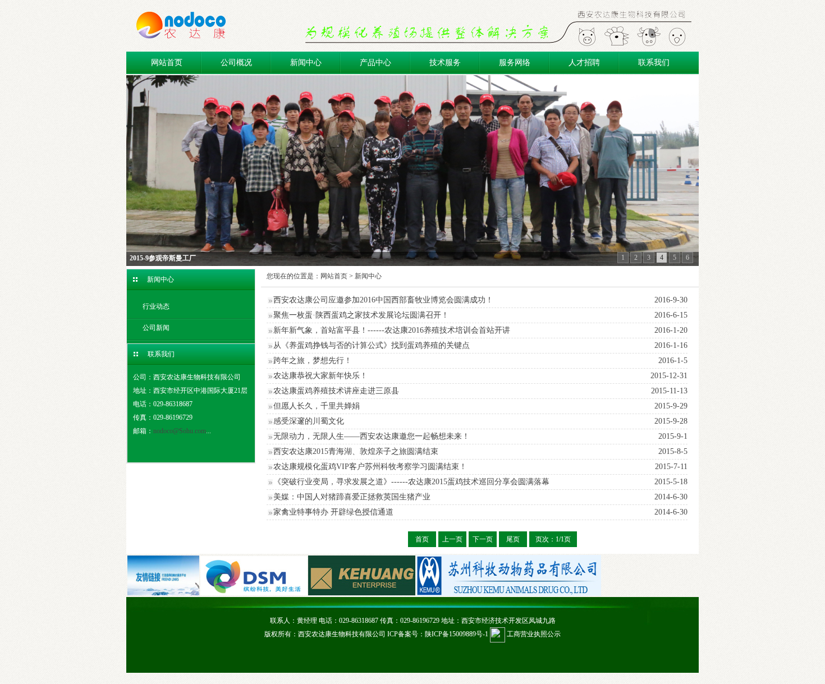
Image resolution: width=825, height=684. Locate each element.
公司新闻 (156, 328)
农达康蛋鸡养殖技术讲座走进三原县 (336, 391)
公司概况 (236, 62)
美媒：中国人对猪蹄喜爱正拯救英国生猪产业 (351, 497)
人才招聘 (584, 62)
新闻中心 (306, 62)
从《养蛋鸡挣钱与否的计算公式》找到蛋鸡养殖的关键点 (371, 345)
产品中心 (375, 62)
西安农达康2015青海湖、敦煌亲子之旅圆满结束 (355, 451)
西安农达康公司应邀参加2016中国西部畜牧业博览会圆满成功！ (383, 300)
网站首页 (166, 62)
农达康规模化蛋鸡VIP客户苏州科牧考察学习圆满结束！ (370, 466)
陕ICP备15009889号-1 (456, 634)
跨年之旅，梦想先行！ (312, 360)
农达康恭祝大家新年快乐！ (320, 375)
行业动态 (156, 306)
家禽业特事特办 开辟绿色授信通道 (333, 512)
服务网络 (514, 62)
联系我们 (654, 62)
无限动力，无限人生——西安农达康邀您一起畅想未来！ (371, 436)
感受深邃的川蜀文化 (308, 421)
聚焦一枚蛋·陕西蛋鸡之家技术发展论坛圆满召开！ (361, 315)
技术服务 (445, 62)
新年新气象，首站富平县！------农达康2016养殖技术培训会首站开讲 (391, 330)
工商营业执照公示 (533, 634)
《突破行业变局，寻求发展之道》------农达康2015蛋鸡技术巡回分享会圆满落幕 (411, 482)
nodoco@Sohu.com (179, 431)
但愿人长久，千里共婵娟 (316, 406)
